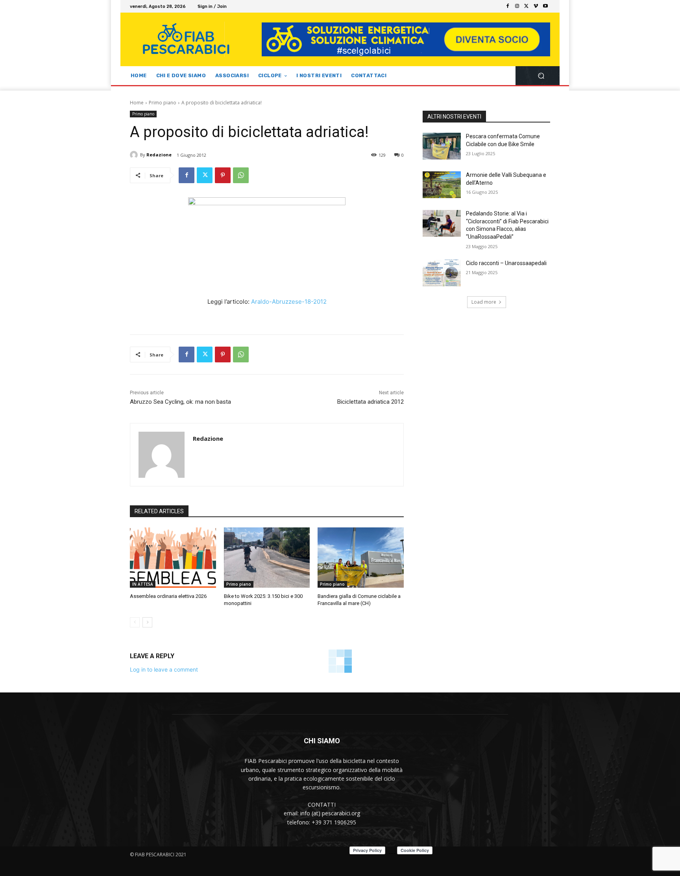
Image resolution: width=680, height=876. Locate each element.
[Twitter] (526, 6)
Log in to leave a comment (164, 669)
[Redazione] (135, 155)
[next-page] (147, 622)
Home (137, 102)
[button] (541, 76)
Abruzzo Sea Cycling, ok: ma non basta (180, 401)
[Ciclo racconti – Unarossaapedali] (442, 273)
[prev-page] (135, 622)
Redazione (159, 155)
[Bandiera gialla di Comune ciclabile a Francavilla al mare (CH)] (361, 557)
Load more (483, 302)
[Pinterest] (223, 175)
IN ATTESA (142, 584)
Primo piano (162, 102)
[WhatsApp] (241, 175)
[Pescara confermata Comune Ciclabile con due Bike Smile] (442, 146)
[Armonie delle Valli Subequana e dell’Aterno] (442, 184)
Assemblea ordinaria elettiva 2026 (168, 596)
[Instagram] (517, 6)
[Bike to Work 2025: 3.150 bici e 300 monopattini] (267, 557)
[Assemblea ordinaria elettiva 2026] (173, 557)
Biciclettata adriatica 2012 (370, 401)
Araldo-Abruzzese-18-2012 (289, 301)
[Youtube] (545, 6)
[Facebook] (507, 6)
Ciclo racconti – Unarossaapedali (506, 263)
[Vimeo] (536, 6)
